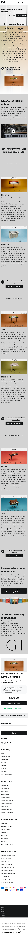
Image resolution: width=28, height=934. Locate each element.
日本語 (2, 909)
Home (2, 6)
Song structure (5, 879)
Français (3, 915)
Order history (5, 788)
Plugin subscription (7, 844)
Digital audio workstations (9, 873)
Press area (4, 768)
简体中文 (3, 913)
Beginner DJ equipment (8, 867)
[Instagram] (5, 743)
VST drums (4, 841)
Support (3, 762)
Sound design (5, 876)
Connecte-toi (8, 691)
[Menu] (26, 2)
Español (3, 917)
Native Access (5, 797)
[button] (14, 68)
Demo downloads (6, 809)
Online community (6, 803)
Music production (6, 864)
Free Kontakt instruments (8, 855)
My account (4, 785)
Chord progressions (7, 882)
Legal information (6, 774)
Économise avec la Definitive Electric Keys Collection (14, 591)
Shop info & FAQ (6, 791)
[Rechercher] (15, 2)
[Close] (26, 919)
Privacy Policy (18, 932)
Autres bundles (10, 6)
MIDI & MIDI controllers (8, 870)
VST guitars (4, 838)
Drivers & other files (7, 812)
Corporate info (5, 756)
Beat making (5, 861)
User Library (4, 806)
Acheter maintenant (14, 286)
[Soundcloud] (10, 743)
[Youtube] (8, 743)
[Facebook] (2, 743)
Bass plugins (5, 832)
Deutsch (3, 911)
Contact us (4, 759)
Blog (2, 753)
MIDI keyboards (5, 829)
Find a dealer (5, 794)
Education (4, 771)
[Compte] (19, 2)
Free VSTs (4, 823)
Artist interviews (6, 858)
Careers (3, 765)
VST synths (4, 835)
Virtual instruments (7, 826)
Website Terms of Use (7, 932)
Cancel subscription (7, 800)
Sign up (14, 733)
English (2, 907)
